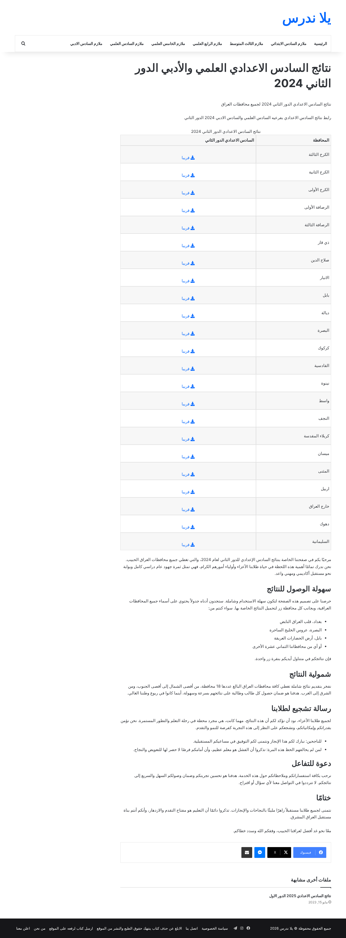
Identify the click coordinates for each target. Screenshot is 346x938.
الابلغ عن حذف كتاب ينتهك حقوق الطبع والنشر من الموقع (139, 928)
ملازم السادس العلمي (127, 43)
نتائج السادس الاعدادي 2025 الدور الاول (300, 895)
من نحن (39, 928)
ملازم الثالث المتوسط (246, 43)
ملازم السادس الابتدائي (289, 43)
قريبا (186, 157)
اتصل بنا (192, 928)
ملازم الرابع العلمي (207, 43)
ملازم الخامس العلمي (168, 43)
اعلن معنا (23, 928)
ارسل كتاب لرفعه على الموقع (71, 928)
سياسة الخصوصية (215, 928)
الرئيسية (320, 43)
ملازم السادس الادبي (86, 43)
